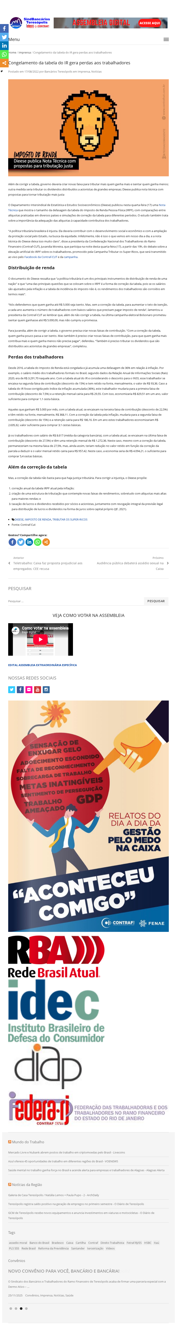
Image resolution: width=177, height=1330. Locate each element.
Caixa (69, 1243)
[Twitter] (21, 542)
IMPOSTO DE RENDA (38, 519)
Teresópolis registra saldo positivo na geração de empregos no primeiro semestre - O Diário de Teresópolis (76, 1204)
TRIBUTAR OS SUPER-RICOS (69, 519)
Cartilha (81, 1243)
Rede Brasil (29, 1248)
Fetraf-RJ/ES (134, 1243)
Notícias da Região (27, 1184)
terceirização (95, 1248)
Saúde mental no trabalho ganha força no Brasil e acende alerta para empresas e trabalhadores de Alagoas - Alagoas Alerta (86, 1170)
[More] (46, 542)
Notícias (96, 71)
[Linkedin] (29, 542)
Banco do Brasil (39, 1243)
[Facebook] (12, 542)
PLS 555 (14, 1248)
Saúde (69, 1295)
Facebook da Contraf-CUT (40, 257)
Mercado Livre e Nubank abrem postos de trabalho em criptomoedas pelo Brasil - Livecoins (66, 1152)
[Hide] (1, 71)
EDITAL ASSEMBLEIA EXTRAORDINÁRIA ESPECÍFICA (42, 665)
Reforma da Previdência (53, 1248)
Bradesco (58, 1243)
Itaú (156, 1243)
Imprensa (25, 52)
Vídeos (110, 1248)
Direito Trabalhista (112, 1243)
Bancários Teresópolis (58, 71)
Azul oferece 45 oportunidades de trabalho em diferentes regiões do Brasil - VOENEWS (63, 1161)
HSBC (147, 1243)
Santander (78, 1248)
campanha (70, 257)
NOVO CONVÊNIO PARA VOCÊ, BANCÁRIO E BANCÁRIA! (63, 1271)
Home (12, 52)
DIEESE (19, 519)
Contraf (93, 1243)
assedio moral (18, 1243)
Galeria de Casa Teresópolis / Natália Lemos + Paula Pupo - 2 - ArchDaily (53, 1195)
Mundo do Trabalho (28, 1142)
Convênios (32, 1295)
